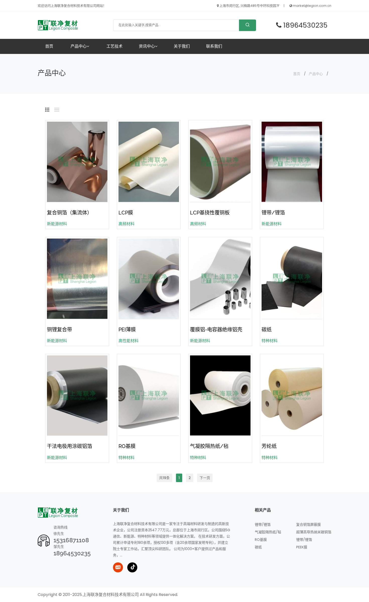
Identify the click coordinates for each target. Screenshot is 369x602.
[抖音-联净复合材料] (132, 567)
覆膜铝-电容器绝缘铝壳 (216, 330)
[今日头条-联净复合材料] (118, 567)
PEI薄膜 (127, 330)
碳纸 (267, 330)
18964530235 (72, 553)
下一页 (205, 477)
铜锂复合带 (59, 330)
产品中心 (79, 46)
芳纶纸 (269, 446)
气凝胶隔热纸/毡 (209, 446)
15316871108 (71, 540)
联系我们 (214, 46)
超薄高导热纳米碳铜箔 (313, 532)
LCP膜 (125, 213)
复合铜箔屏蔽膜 (308, 524)
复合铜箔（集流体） (69, 213)
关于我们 (182, 46)
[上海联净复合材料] (58, 24)
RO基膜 (127, 446)
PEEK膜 (301, 547)
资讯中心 (147, 46)
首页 (49, 46)
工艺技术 (114, 46)
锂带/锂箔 (273, 213)
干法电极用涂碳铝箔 (69, 446)
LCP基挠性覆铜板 (210, 213)
